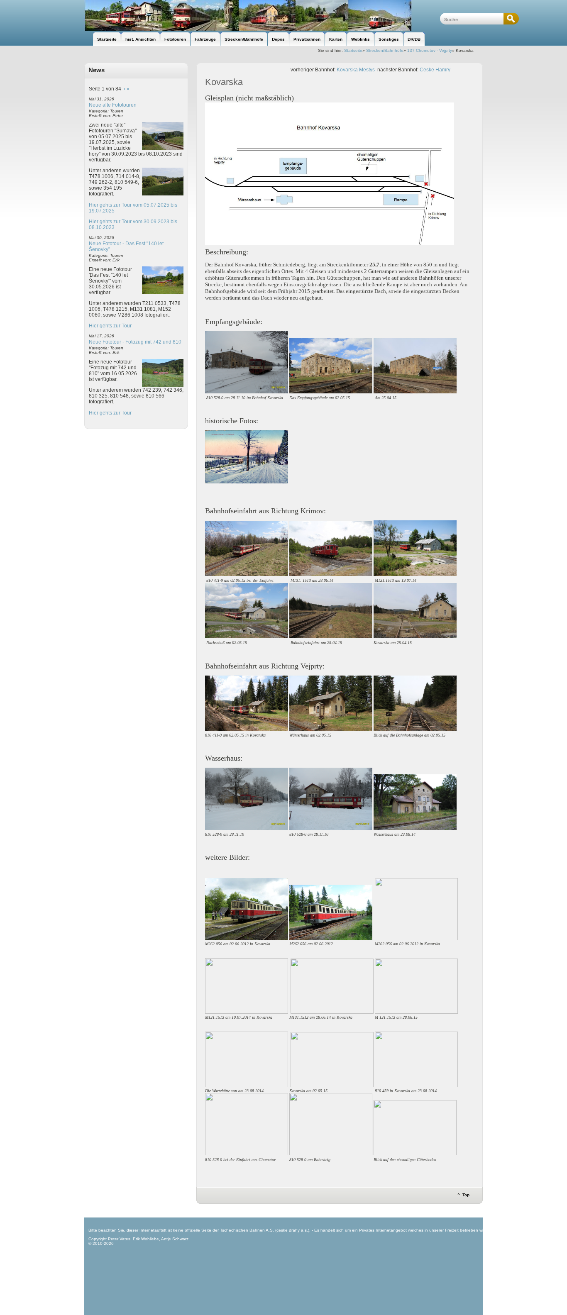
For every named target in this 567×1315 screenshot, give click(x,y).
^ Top (463, 1195)
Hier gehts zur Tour (110, 326)
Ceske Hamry (435, 70)
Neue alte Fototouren (113, 105)
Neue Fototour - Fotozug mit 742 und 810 (135, 342)
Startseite (353, 50)
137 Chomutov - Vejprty (429, 50)
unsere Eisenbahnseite (262, 15)
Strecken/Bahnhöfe (384, 50)
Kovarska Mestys (356, 70)
